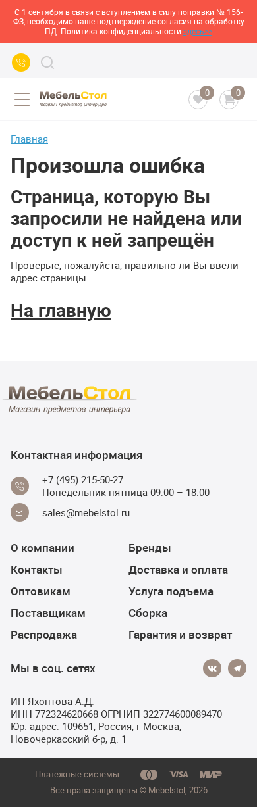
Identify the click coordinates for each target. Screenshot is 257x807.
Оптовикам (41, 591)
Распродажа (44, 634)
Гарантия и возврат (180, 634)
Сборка (147, 612)
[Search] (47, 62)
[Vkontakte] (212, 668)
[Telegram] (237, 668)
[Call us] (21, 62)
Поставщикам (48, 612)
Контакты (37, 569)
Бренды (149, 547)
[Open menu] (21, 99)
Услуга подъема (171, 591)
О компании (42, 547)
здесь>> (197, 31)
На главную (61, 309)
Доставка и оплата (178, 569)
